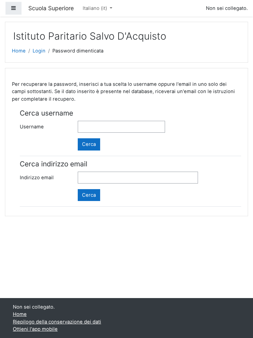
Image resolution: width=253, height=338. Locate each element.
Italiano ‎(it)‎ (95, 8)
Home (19, 51)
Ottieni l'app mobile (35, 329)
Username (32, 127)
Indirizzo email (37, 178)
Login (39, 51)
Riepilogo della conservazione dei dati (57, 322)
